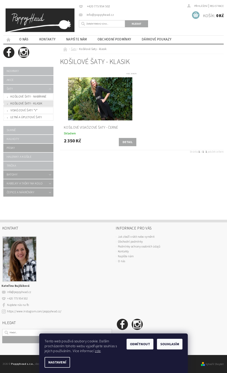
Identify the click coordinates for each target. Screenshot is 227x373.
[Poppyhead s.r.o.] (40, 20)
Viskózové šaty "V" (24, 110)
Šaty (10, 89)
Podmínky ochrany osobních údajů (139, 247)
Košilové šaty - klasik (26, 103)
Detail (128, 142)
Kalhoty (13, 139)
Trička (11, 166)
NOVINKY (13, 71)
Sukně (11, 130)
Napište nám (76, 39)
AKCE (10, 80)
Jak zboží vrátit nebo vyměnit (136, 237)
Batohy (12, 174)
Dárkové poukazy (156, 39)
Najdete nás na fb (18, 305)
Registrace (217, 6)
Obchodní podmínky (114, 39)
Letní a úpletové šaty (26, 117)
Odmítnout (140, 344)
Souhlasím (169, 344)
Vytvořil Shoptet (215, 364)
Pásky (11, 148)
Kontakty (47, 39)
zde (98, 351)
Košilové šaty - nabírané (28, 96)
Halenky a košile (19, 157)
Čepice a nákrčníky (21, 192)
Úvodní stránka (8, 39)
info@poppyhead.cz (19, 292)
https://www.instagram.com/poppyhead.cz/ (34, 311)
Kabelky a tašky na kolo (25, 183)
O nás (24, 39)
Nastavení (57, 362)
